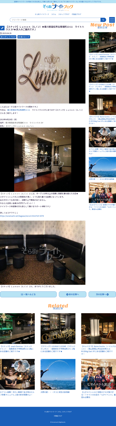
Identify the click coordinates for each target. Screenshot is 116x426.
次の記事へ (101, 294)
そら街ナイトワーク (42, 14)
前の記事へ (73, 294)
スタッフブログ (63, 14)
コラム (53, 14)
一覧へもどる (29, 294)
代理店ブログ (76, 14)
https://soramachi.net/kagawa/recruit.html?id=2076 (22, 215)
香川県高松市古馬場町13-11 (19, 109)
